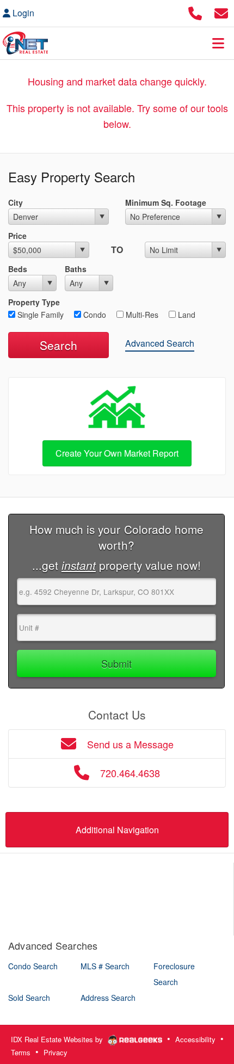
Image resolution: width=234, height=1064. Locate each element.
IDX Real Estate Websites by (58, 1039)
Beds (17, 268)
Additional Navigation (117, 829)
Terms (20, 1052)
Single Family (39, 314)
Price (17, 235)
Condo (93, 314)
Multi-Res (141, 314)
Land (185, 314)
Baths (76, 268)
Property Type (34, 302)
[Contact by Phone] (195, 11)
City (15, 202)
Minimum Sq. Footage (165, 202)
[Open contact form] (221, 11)
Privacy (55, 1052)
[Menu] (218, 43)
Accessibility (195, 1039)
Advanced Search (159, 343)
